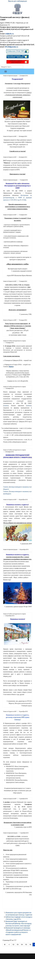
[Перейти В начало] (5, 944)
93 (17, 945)
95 (26, 945)
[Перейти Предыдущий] (9, 944)
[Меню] (5, 71)
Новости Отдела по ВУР (10, 136)
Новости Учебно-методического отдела (14, 341)
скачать (6, 405)
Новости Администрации (10, 75)
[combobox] (11, 67)
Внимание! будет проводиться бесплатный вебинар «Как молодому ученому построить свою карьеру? (19, 923)
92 (13, 945)
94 (22, 945)
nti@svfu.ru (9, 34)
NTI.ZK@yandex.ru (11, 47)
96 (30, 945)
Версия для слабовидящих (17, 1)
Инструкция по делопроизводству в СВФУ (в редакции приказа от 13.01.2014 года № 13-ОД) (17, 198)
